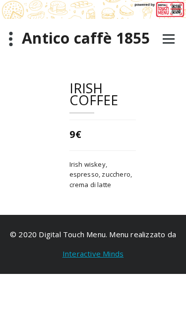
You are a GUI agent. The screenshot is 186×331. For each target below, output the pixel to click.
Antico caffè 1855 (86, 38)
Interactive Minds (93, 254)
